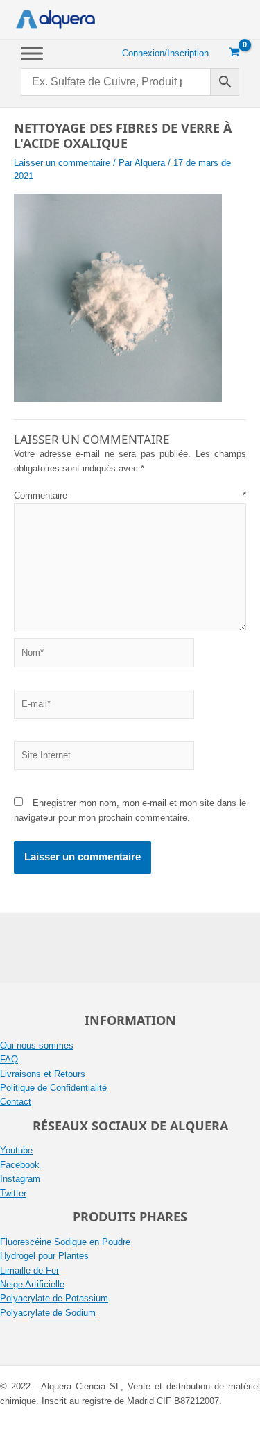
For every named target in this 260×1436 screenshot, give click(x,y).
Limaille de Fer (29, 1270)
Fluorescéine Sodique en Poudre (65, 1242)
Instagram (20, 1179)
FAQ (9, 1059)
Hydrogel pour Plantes (44, 1256)
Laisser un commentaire (62, 163)
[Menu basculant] (32, 53)
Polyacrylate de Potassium (54, 1298)
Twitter (13, 1193)
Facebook (20, 1165)
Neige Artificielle (32, 1284)
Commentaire (130, 495)
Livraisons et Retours (42, 1074)
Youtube (16, 1150)
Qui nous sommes (36, 1045)
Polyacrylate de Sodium (48, 1313)
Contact (15, 1101)
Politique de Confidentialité (53, 1088)
